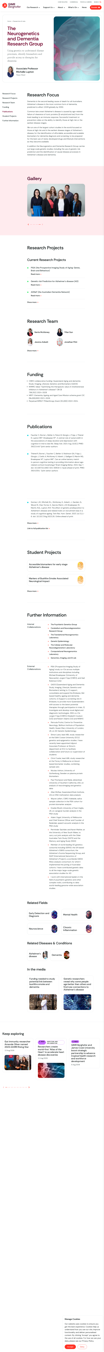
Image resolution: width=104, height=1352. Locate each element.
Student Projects (9, 116)
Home (9, 21)
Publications (7, 111)
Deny (82, 1347)
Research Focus (9, 93)
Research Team (8, 102)
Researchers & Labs (19, 21)
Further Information (10, 120)
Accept (70, 1347)
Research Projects (9, 98)
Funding (5, 107)
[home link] (11, 5)
